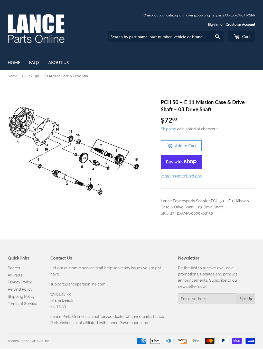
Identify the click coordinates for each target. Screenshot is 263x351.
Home (14, 62)
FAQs (34, 62)
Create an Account (240, 24)
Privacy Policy (20, 282)
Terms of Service (22, 303)
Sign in (213, 24)
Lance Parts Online (34, 341)
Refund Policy (20, 289)
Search (14, 268)
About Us (58, 62)
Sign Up (246, 299)
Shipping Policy (21, 296)
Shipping (168, 129)
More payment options (181, 176)
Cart (245, 36)
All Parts (15, 275)
